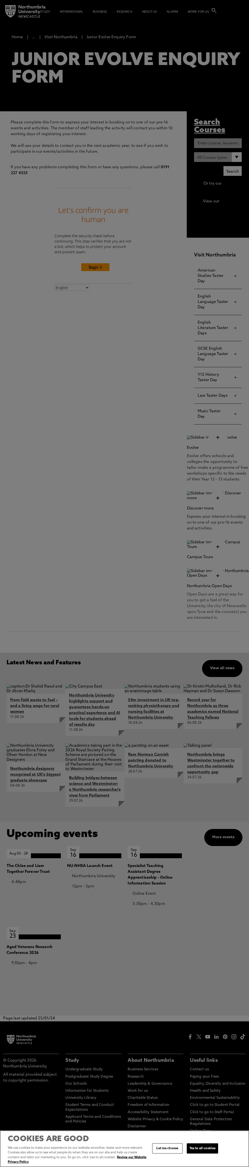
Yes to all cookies (202, 1148)
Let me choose (167, 1148)
